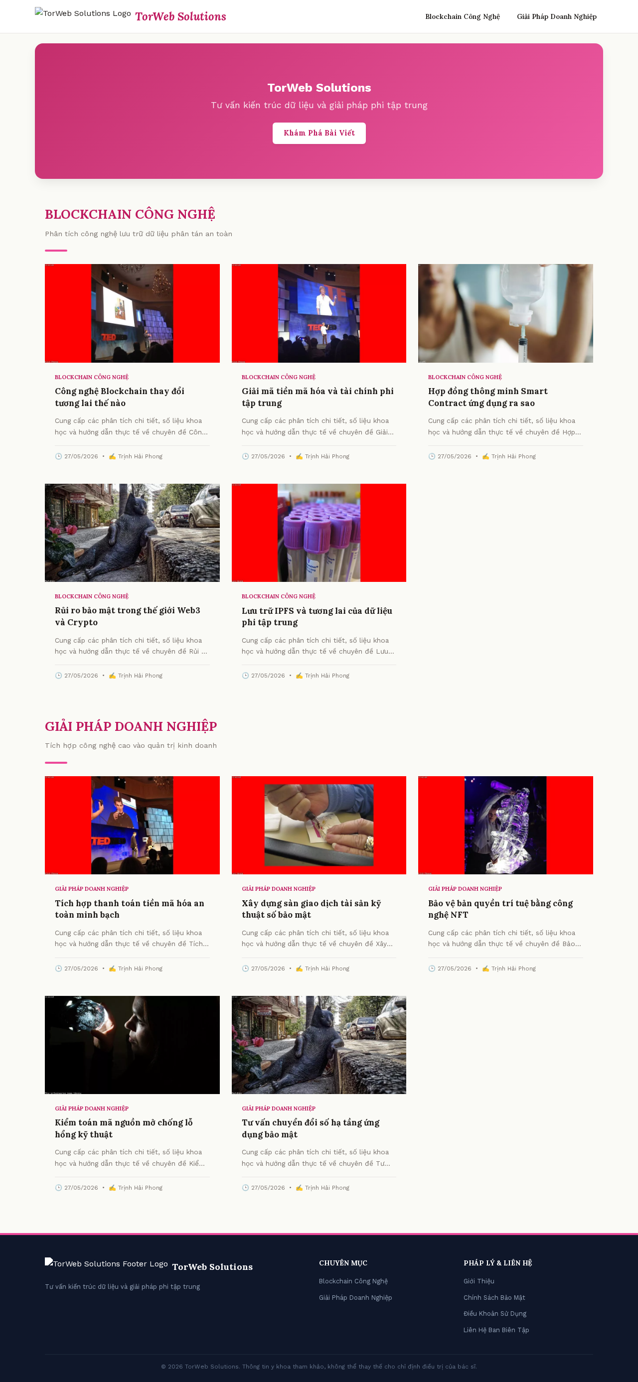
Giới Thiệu (479, 1281)
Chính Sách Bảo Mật (494, 1297)
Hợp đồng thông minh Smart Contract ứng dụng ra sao (488, 397)
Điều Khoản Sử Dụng (495, 1313)
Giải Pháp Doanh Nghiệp (557, 16)
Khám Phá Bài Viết (319, 133)
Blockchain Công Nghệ (462, 16)
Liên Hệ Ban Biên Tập (496, 1330)
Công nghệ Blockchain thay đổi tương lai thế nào (119, 397)
